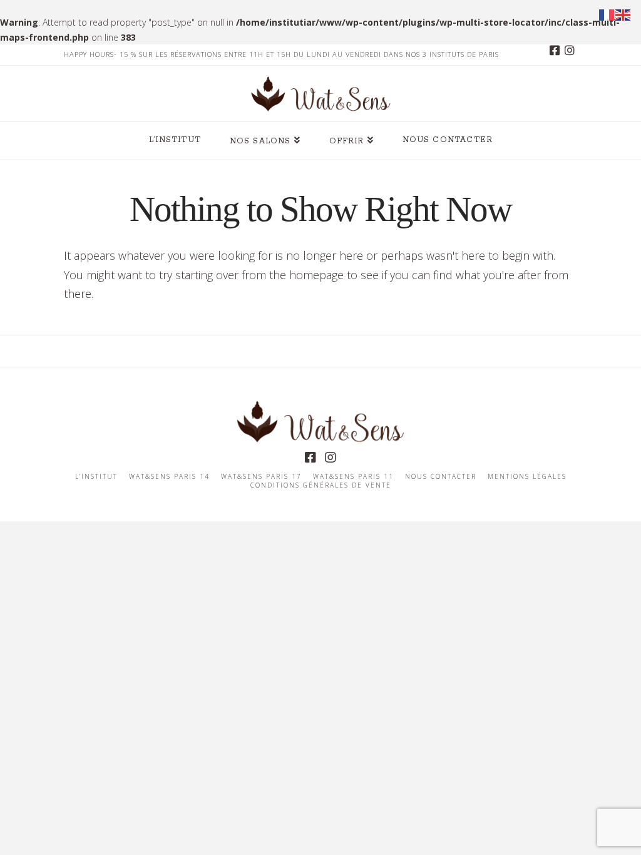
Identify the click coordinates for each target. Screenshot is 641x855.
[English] (623, 14)
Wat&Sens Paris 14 (169, 477)
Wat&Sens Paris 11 (353, 477)
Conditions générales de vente (320, 485)
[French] (607, 14)
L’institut (96, 477)
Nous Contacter (440, 477)
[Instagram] (569, 54)
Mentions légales (527, 477)
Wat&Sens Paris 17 (261, 477)
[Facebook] (554, 54)
